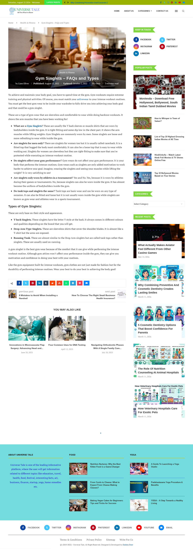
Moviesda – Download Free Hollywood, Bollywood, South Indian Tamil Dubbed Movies (158, 102)
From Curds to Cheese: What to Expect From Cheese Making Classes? (105, 485)
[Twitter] (164, 2)
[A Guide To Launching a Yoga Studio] (139, 469)
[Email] (184, 2)
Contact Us (162, 11)
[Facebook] (160, 2)
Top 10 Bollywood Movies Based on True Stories (167, 174)
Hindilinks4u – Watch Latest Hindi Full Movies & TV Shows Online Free (169, 157)
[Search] (183, 11)
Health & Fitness (27, 22)
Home (117, 11)
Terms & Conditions (71, 539)
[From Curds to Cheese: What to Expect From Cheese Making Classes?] (78, 487)
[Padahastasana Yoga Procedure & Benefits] (139, 487)
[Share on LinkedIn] (39, 283)
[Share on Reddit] (52, 283)
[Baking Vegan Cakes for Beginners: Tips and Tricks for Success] (78, 505)
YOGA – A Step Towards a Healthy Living (167, 501)
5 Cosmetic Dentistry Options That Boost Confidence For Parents (157, 328)
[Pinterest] (172, 2)
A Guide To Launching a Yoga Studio (165, 465)
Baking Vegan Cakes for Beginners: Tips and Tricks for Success (106, 501)
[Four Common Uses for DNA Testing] (67, 328)
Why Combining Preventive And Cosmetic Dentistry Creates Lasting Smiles (158, 289)
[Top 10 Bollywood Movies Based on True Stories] (142, 178)
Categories (144, 11)
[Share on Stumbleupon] (59, 283)
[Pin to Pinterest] (33, 283)
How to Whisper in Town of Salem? (167, 119)
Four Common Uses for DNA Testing (67, 345)
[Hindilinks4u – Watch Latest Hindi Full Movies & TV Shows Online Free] (142, 160)
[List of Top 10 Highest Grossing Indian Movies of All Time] (142, 141)
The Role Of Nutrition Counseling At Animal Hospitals (158, 370)
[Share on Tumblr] (45, 283)
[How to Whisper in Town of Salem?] (142, 123)
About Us (129, 11)
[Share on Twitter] (26, 283)
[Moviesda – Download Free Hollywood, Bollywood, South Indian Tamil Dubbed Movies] (159, 92)
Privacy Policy (94, 539)
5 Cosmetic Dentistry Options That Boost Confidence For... (95, 3)
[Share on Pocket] (79, 283)
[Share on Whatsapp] (66, 283)
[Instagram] (168, 2)
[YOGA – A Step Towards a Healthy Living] (139, 505)
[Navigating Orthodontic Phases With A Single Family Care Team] (107, 328)
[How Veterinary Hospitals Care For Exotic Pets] (159, 401)
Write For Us (126, 539)
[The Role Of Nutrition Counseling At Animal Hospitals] (159, 361)
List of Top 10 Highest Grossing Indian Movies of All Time (169, 138)
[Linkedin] (176, 2)
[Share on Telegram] (73, 283)
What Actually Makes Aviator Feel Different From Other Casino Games (156, 249)
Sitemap (110, 539)
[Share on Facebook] (19, 283)
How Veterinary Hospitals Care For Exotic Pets (157, 410)
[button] (64, 2)
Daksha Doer (128, 545)
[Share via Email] (86, 283)
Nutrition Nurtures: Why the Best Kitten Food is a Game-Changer (105, 465)
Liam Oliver (23, 83)
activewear (83, 99)
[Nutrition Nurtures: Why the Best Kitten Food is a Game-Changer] (78, 469)
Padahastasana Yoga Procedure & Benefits (167, 483)
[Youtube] (180, 2)
